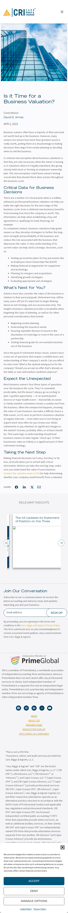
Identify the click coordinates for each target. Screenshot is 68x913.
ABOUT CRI (34, 720)
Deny (34, 891)
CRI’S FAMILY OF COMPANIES (34, 733)
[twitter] (32, 487)
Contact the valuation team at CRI (22, 473)
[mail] (39, 487)
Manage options (34, 901)
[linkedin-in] (24, 487)
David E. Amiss (13, 117)
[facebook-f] (16, 487)
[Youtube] (49, 708)
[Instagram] (26, 708)
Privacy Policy (40, 909)
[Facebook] (18, 708)
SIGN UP (57, 612)
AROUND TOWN (34, 724)
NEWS (34, 716)
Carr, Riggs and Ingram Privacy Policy (40, 625)
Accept (34, 881)
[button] (62, 847)
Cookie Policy (26, 909)
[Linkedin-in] (34, 708)
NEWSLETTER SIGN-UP (34, 729)
